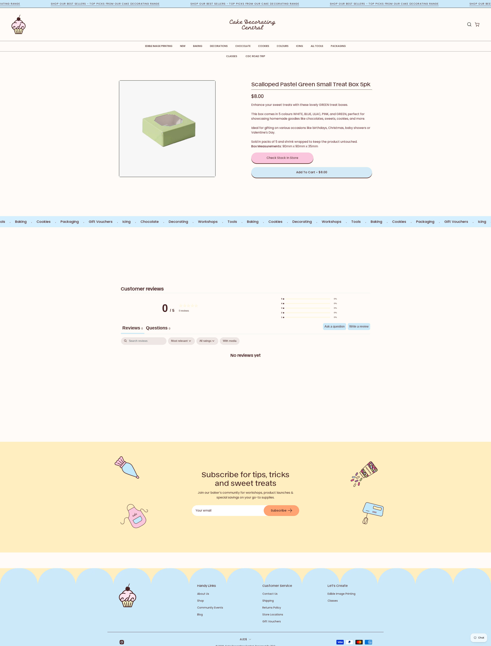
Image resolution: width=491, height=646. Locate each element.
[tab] (158, 328)
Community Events (210, 608)
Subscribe (278, 510)
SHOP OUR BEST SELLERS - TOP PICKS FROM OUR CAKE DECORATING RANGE (123, 4)
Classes (231, 56)
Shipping (268, 601)
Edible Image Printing (341, 594)
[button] (469, 24)
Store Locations (272, 614)
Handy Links (206, 585)
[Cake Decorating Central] (253, 24)
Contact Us (270, 594)
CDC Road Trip (255, 56)
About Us (203, 594)
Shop (200, 601)
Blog (200, 614)
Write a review (359, 326)
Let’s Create (338, 585)
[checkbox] (230, 341)
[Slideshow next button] (349, 252)
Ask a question (335, 326)
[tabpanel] (245, 367)
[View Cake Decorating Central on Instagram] (121, 642)
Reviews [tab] (132, 327)
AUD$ (243, 639)
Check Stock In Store (282, 158)
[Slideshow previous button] (141, 252)
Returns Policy (271, 608)
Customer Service (277, 585)
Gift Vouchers (271, 621)
